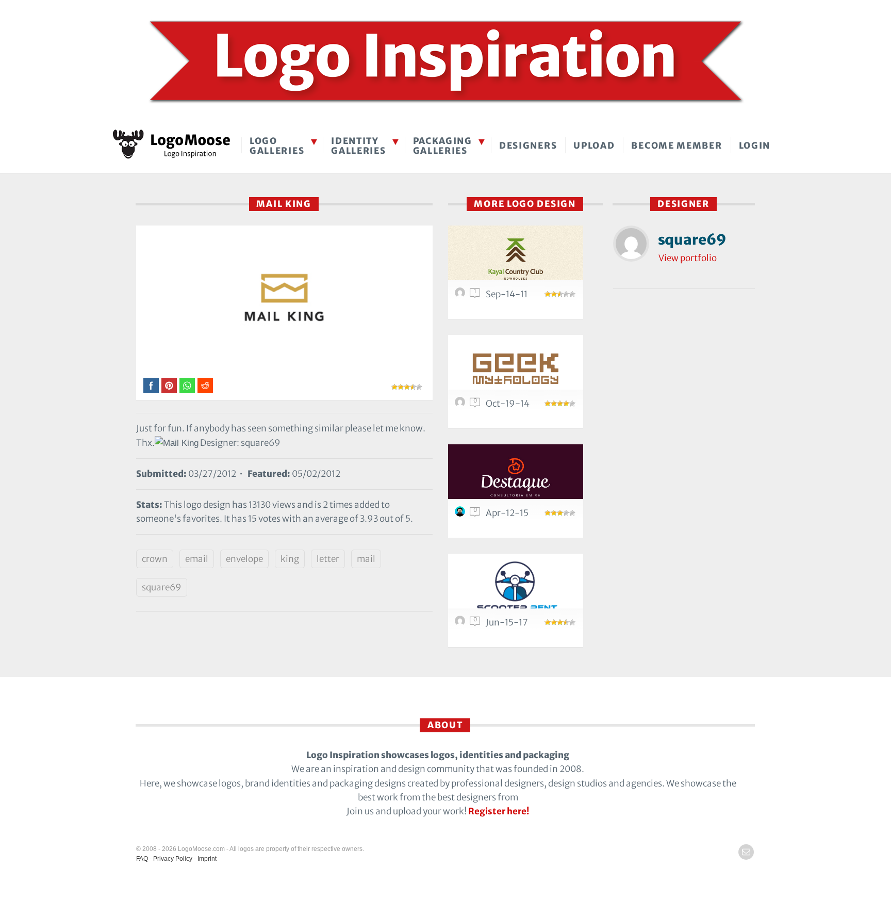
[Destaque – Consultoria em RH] (515, 477)
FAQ (142, 858)
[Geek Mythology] (515, 368)
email (196, 559)
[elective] (461, 623)
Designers (528, 145)
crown (155, 559)
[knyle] (461, 404)
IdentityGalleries (358, 145)
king (289, 559)
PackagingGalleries (442, 145)
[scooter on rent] (515, 587)
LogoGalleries (277, 145)
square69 (162, 587)
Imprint (207, 858)
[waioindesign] (461, 514)
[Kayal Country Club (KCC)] (515, 259)
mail (366, 559)
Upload (594, 145)
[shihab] (461, 295)
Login (755, 145)
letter (328, 559)
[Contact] (746, 852)
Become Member (676, 145)
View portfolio (687, 258)
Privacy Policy (172, 858)
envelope (244, 559)
